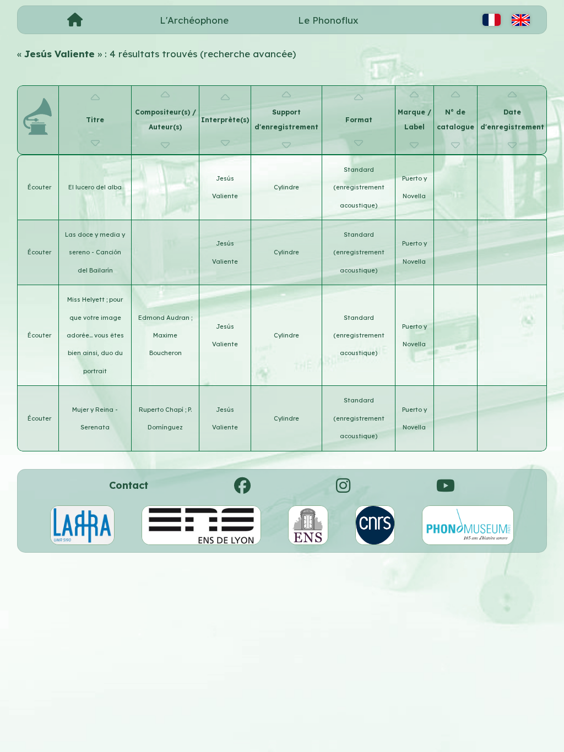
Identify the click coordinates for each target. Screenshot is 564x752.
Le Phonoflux (328, 20)
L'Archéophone (194, 20)
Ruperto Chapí (162, 409)
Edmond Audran (164, 317)
